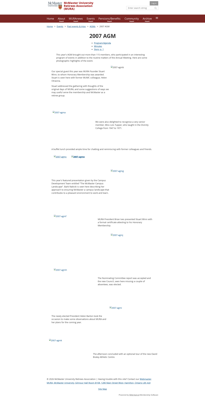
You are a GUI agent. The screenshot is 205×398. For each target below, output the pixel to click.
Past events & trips (76, 26)
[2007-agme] (78, 156)
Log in (153, 3)
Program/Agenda (102, 43)
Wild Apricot (134, 395)
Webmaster (145, 379)
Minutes (98, 46)
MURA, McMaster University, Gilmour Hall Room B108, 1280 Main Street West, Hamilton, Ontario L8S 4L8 (98, 382)
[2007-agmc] (60, 156)
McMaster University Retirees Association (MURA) (78, 6)
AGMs (93, 26)
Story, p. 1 (99, 49)
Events (60, 26)
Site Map (102, 389)
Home (50, 26)
